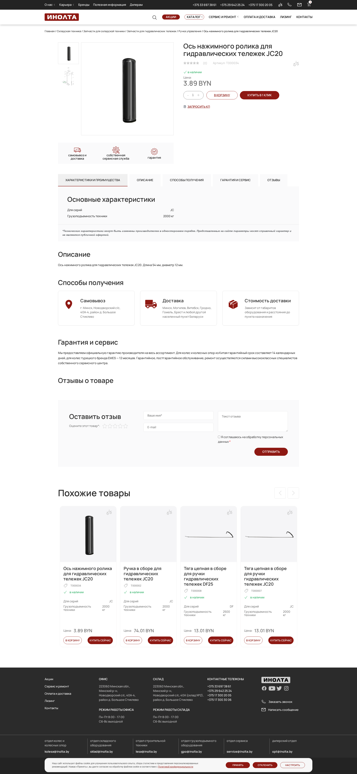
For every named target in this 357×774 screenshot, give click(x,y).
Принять (237, 765)
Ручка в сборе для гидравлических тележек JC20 (142, 573)
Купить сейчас (100, 640)
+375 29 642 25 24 (232, 5)
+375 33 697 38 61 (204, 5)
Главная (50, 31)
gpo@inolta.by (191, 751)
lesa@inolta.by (146, 751)
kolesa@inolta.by (57, 751)
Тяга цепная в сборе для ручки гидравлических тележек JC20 (265, 576)
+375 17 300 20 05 (260, 5)
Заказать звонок (280, 702)
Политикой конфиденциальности (175, 766)
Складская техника (69, 31)
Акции (171, 17)
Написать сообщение (283, 710)
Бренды (83, 5)
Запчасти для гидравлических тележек (151, 31)
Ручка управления (189, 31)
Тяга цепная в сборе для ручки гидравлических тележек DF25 (205, 576)
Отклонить (265, 765)
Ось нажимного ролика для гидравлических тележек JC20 (87, 573)
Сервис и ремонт (222, 17)
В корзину (222, 95)
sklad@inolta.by (101, 751)
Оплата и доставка (259, 17)
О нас (49, 5)
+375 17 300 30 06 (219, 700)
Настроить (292, 765)
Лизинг (286, 17)
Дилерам (136, 5)
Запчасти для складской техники (104, 31)
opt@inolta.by (282, 751)
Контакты (304, 17)
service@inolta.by (240, 751)
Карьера (65, 5)
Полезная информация (109, 5)
